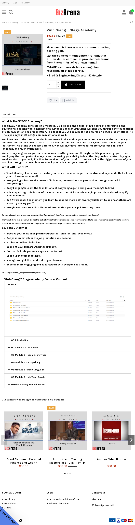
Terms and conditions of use (64, 499)
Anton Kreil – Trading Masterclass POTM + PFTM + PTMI (67, 461)
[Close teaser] (20, 520)
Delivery (6, 3)
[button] (65, 473)
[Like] (18, 454)
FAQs (15, 3)
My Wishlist (10, 503)
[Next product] (132, 22)
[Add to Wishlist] (29, 454)
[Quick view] (23, 454)
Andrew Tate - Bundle (111, 459)
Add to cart (75, 84)
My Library (25, 3)
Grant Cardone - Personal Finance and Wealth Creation (23, 461)
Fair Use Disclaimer (59, 503)
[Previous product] (131, 22)
